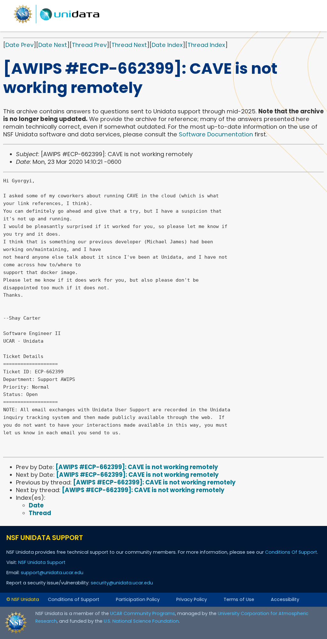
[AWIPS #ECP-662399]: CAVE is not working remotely (137, 467)
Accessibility (285, 599)
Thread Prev (89, 45)
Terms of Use (239, 599)
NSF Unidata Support (41, 562)
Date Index (167, 45)
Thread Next (129, 45)
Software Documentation (216, 134)
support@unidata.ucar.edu (52, 572)
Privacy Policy (191, 599)
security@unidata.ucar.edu (122, 583)
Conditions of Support (73, 599)
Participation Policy (138, 599)
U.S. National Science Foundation (141, 621)
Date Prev (19, 45)
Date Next (52, 45)
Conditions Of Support (291, 552)
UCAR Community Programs (142, 613)
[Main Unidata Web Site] (56, 23)
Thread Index (206, 45)
